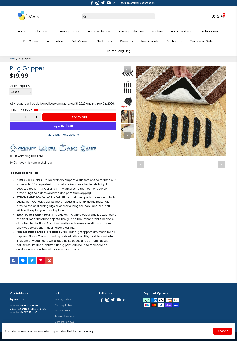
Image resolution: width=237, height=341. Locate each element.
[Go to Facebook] (92, 3)
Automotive (55, 41)
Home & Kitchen (99, 32)
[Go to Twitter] (103, 3)
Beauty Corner (69, 32)
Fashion (157, 32)
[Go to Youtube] (109, 3)
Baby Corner (210, 32)
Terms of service (64, 316)
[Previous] (127, 69)
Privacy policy (63, 299)
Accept (223, 331)
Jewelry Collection (131, 32)
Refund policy (63, 310)
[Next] (127, 135)
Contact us (174, 41)
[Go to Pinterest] (40, 260)
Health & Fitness (182, 32)
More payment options (63, 135)
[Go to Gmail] (49, 260)
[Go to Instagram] (97, 3)
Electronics (104, 41)
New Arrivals (149, 41)
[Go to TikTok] (114, 3)
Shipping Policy (63, 305)
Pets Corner (79, 41)
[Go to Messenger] (23, 260)
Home (22, 32)
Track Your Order (202, 41)
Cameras (126, 41)
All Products (43, 32)
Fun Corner (31, 41)
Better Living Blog (118, 51)
